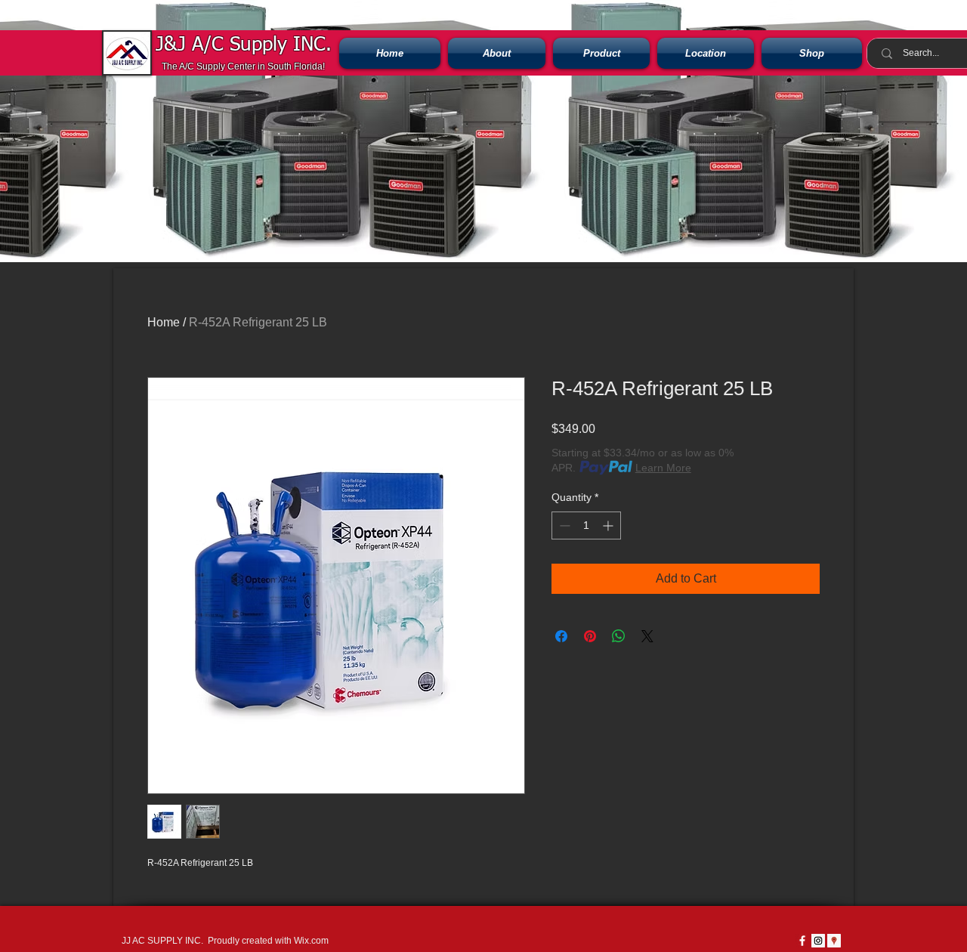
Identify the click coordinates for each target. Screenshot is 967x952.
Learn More (663, 468)
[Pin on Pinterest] (590, 636)
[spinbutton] (586, 525)
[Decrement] (563, 525)
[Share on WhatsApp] (619, 636)
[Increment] (609, 525)
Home (163, 322)
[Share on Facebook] (561, 636)
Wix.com (311, 940)
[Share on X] (647, 636)
